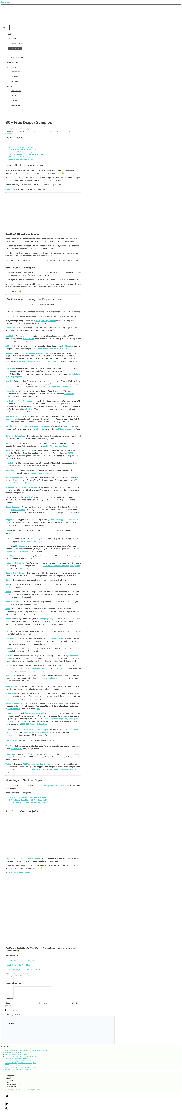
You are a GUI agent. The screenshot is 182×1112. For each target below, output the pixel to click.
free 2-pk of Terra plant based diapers (33, 730)
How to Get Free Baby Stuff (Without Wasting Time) (20, 1063)
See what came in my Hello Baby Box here (56, 387)
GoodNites (9, 470)
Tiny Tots (9, 746)
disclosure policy (9, 133)
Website (75, 1003)
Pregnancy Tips (16, 91)
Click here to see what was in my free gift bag (61, 566)
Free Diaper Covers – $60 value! (21, 160)
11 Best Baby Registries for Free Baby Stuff (22, 970)
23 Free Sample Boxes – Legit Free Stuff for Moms (20, 1067)
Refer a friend (16, 749)
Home (9, 34)
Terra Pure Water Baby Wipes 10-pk (37, 732)
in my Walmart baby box (34, 769)
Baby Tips (14, 95)
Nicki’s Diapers (11, 602)
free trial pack (28, 336)
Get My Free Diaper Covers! (18, 873)
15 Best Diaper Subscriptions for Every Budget (28, 797)
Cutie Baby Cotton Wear (15, 436)
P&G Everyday (21, 546)
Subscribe (10, 1076)
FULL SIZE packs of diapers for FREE (54, 786)
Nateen (8, 580)
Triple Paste (10, 754)
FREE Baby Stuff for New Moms (18, 965)
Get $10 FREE (28, 339)
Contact (9, 1080)
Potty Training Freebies (46, 321)
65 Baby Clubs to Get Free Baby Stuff (20, 960)
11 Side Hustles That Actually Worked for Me (18, 1052)
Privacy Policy (11, 1086)
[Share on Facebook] (6, 1101)
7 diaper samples (18, 510)
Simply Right (10, 693)
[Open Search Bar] (3, 22)
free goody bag (29, 401)
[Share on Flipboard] (6, 1105)
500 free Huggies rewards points (64, 520)
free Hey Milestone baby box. (55, 446)
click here (29, 409)
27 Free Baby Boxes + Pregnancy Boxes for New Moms (22, 1056)
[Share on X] (6, 1109)
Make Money (15, 81)
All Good (9, 346)
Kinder (8, 531)
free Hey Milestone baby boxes (33, 542)
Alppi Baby (9, 336)
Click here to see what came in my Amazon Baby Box (38, 361)
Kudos (8, 539)
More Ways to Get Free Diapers (20, 157)
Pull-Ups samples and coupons (39, 473)
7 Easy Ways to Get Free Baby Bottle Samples (18, 976)
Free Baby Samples (17, 43)
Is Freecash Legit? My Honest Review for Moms (19, 1061)
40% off (30, 497)
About (8, 1078)
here (67, 422)
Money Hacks (12, 67)
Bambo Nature (11, 391)
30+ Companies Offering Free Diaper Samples (26, 154)
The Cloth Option (12, 740)
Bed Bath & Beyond (13, 416)
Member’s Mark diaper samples (50, 678)
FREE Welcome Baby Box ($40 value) (38, 764)
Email (41, 1003)
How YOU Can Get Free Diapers (23, 152)
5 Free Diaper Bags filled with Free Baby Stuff (28, 800)
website (60, 668)
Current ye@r (11, 1015)
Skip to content (7, 2)
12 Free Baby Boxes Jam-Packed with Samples (28, 803)
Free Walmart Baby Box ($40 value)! (52, 349)
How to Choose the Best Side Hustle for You (18, 1054)
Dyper (8, 450)
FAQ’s (8, 1082)
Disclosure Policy (13, 1084)
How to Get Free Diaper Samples (21, 147)
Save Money (15, 76)
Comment (9, 999)
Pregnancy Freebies (14, 62)
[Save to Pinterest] (7, 1096)
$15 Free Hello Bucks (29, 487)
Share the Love (11, 686)
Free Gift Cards (16, 72)
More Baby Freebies (17, 58)
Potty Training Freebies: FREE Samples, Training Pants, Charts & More (26, 1050)
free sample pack (28, 450)
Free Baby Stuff (12, 39)
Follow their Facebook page (33, 668)
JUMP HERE (10, 189)
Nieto (7, 609)
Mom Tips (14, 100)
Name (7, 1003)
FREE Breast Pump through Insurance (16, 1065)
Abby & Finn (10, 328)
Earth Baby (9, 463)
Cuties (8, 443)
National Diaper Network (15, 573)
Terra (7, 730)
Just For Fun (15, 105)
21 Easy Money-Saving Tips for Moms (16, 1058)
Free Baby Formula (17, 53)
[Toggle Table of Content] (6, 143)
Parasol (8, 648)
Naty (7, 584)
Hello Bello (9, 487)
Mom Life (10, 86)
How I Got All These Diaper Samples (25, 149)
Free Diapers (15, 48)
